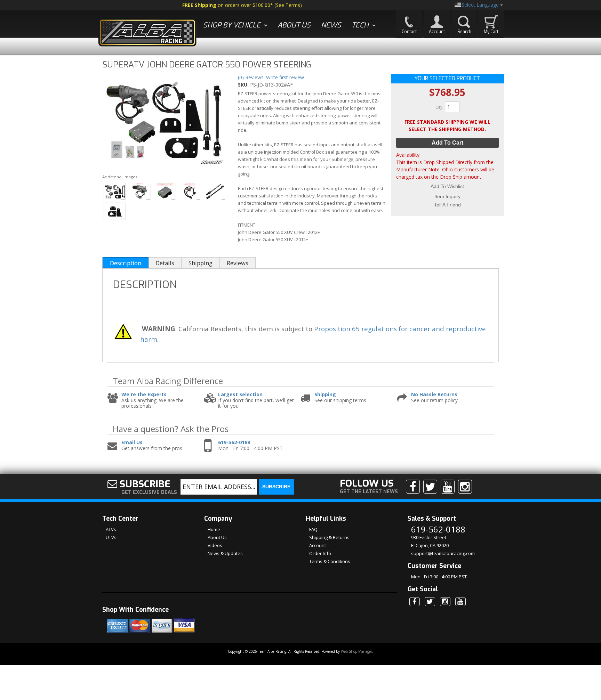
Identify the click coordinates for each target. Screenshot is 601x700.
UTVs (111, 537)
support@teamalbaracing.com (443, 553)
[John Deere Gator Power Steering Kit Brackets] (115, 211)
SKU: (244, 84)
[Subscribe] (448, 487)
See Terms (288, 5)
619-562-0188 (234, 443)
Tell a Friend (447, 204)
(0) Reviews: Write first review (271, 77)
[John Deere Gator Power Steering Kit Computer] (165, 191)
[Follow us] (430, 487)
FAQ (313, 529)
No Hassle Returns (434, 395)
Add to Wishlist (447, 186)
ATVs (111, 529)
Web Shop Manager (356, 651)
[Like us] (413, 487)
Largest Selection (240, 395)
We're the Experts (144, 395)
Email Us (132, 443)
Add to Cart (447, 143)
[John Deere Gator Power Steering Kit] (163, 120)
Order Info (320, 553)
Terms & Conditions (329, 561)
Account (317, 545)
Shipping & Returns (329, 537)
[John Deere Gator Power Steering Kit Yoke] (215, 191)
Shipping (325, 395)
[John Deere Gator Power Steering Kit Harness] (190, 191)
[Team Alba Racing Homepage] (147, 33)
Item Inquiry (447, 196)
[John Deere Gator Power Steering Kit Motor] (140, 191)
